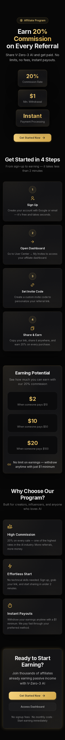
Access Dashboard (32, 706)
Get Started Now (30, 137)
